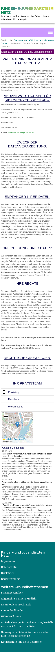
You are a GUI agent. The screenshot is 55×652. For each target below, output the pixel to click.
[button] (17, 424)
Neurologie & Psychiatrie (16, 604)
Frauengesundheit (12, 592)
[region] (27, 392)
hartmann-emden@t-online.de (21, 133)
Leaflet (8, 439)
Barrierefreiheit (10, 578)
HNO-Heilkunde (11, 616)
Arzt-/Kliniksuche (33, 40)
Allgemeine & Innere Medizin (19, 598)
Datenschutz (8, 567)
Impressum (8, 561)
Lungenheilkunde (12, 610)
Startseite (18, 40)
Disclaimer (7, 573)
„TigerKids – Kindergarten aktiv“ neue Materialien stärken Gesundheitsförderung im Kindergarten (27, 506)
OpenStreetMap (20, 439)
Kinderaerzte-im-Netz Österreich (21, 641)
